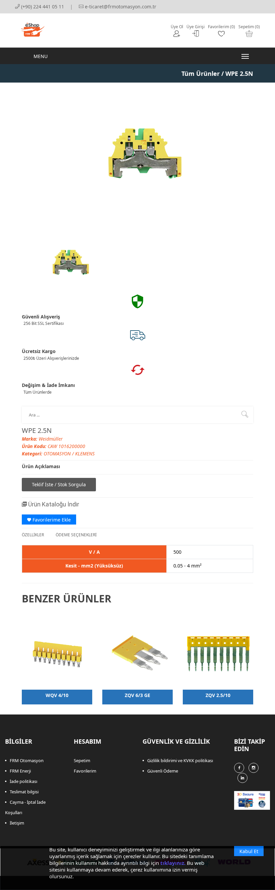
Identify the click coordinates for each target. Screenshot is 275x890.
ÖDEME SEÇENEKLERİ (76, 535)
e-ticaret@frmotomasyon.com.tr (120, 6)
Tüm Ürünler (200, 73)
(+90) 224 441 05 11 (42, 6)
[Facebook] (239, 768)
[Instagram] (254, 768)
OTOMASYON (58, 453)
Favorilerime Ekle (51, 519)
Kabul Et (248, 851)
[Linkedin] (242, 778)
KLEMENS (85, 453)
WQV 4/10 (57, 695)
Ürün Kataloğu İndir (53, 504)
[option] (67, 260)
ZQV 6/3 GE (137, 695)
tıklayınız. (172, 862)
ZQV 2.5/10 (218, 695)
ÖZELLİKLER (33, 535)
